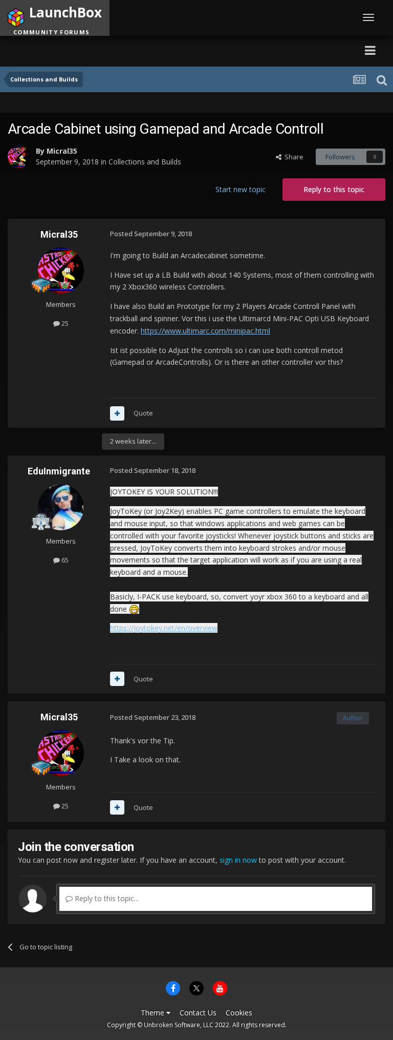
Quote (143, 413)
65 (64, 560)
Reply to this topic (333, 189)
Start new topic (240, 189)
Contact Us (198, 1012)
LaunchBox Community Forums (104, 49)
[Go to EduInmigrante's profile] (61, 507)
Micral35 (62, 151)
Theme (153, 1012)
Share (292, 156)
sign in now (238, 860)
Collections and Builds (144, 162)
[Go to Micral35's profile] (19, 156)
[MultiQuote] (117, 413)
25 (64, 323)
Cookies (239, 1012)
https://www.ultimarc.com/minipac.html (205, 331)
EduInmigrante (59, 471)
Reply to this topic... (106, 898)
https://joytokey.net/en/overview (163, 628)
